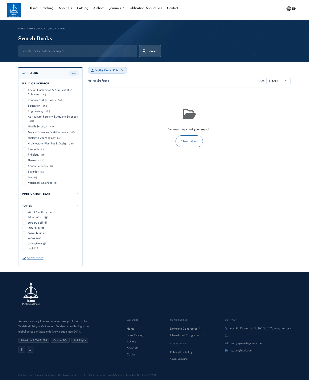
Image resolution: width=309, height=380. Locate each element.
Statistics (36, 171)
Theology (36, 160)
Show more (35, 258)
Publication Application (145, 8)
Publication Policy (181, 352)
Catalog (82, 8)
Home (130, 328)
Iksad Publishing (42, 8)
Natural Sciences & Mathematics (51, 132)
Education (37, 106)
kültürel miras (36, 227)
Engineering (39, 111)
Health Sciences (41, 126)
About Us (65, 8)
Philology (36, 154)
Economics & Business (45, 100)
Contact (172, 8)
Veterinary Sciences (42, 183)
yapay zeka (34, 238)
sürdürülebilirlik (37, 222)
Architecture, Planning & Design (51, 143)
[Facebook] (21, 349)
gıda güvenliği (37, 243)
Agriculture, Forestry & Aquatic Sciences (53, 118)
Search (152, 51)
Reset (74, 73)
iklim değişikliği (38, 217)
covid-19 (33, 248)
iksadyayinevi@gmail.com (246, 343)
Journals (115, 8)
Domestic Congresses (183, 328)
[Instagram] (30, 349)
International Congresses (185, 335)
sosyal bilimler (37, 233)
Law (32, 177)
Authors (98, 8)
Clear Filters (189, 141)
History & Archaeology (45, 138)
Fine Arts (36, 149)
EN (294, 8)
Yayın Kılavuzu (179, 359)
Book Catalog (135, 335)
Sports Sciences (40, 166)
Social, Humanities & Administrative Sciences (50, 92)
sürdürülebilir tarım (40, 212)
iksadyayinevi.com (241, 350)
